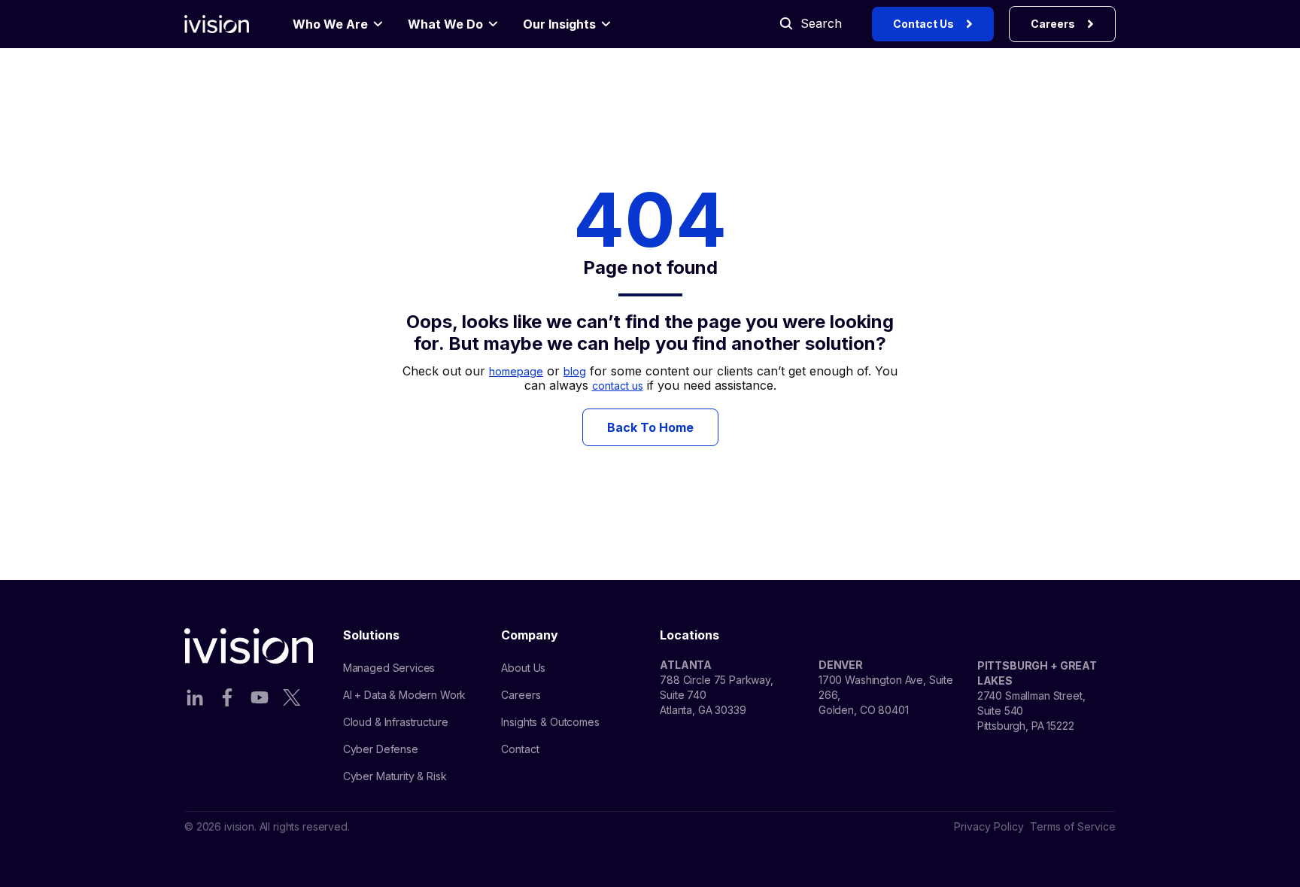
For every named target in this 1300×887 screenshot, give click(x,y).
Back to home (650, 427)
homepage (516, 371)
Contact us (923, 23)
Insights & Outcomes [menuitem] (550, 721)
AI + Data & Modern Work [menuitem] (404, 694)
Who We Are (330, 24)
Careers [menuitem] (520, 694)
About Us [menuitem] (523, 667)
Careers (1053, 23)
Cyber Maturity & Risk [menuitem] (395, 776)
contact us (617, 385)
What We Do (445, 24)
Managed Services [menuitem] (389, 667)
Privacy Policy (989, 826)
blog (574, 371)
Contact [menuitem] (520, 749)
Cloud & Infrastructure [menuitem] (395, 721)
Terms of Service (1073, 826)
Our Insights (559, 24)
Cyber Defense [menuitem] (380, 749)
